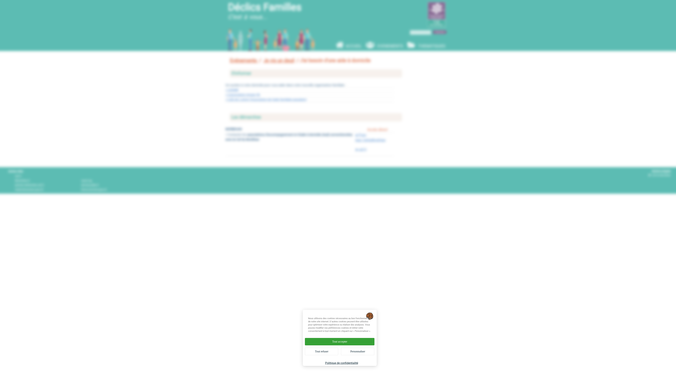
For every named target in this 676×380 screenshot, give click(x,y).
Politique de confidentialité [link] (341, 363)
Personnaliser (357, 351)
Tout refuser (321, 351)
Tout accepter (339, 341)
